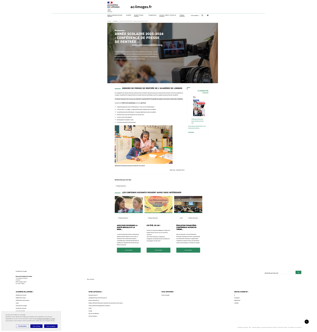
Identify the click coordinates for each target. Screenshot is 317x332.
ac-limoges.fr (141, 6)
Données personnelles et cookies (46, 319)
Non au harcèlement (94, 313)
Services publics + (93, 316)
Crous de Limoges (20, 311)
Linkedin (236, 303)
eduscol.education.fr (94, 300)
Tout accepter (50, 326)
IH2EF (90, 308)
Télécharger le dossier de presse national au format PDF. (197, 121)
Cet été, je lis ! (153, 225)
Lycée (181, 218)
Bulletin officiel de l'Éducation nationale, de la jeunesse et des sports (106, 303)
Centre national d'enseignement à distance (99, 305)
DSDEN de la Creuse (21, 298)
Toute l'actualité (165, 295)
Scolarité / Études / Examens (139, 16)
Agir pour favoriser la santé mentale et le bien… (127, 227)
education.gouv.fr (93, 295)
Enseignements (152, 15)
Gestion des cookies (282, 327)
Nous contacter (90, 279)
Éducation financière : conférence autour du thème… (186, 227)
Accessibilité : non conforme (294, 327)
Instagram (237, 298)
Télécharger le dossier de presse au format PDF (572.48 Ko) (130, 165)
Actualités (115, 21)
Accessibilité (207, 15)
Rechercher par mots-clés (271, 273)
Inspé (17, 303)
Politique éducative (182, 16)
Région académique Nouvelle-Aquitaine (114, 16)
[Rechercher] (202, 15)
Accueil (109, 21)
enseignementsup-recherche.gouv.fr (98, 298)
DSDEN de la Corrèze (21, 295)
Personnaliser (22, 326)
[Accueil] (115, 7)
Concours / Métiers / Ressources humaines (167, 16)
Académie (128, 15)
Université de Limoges (21, 305)
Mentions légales (256, 327)
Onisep (90, 311)
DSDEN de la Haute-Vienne (22, 300)
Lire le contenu (128, 250)
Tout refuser (36, 326)
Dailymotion (237, 300)
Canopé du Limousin (21, 308)
